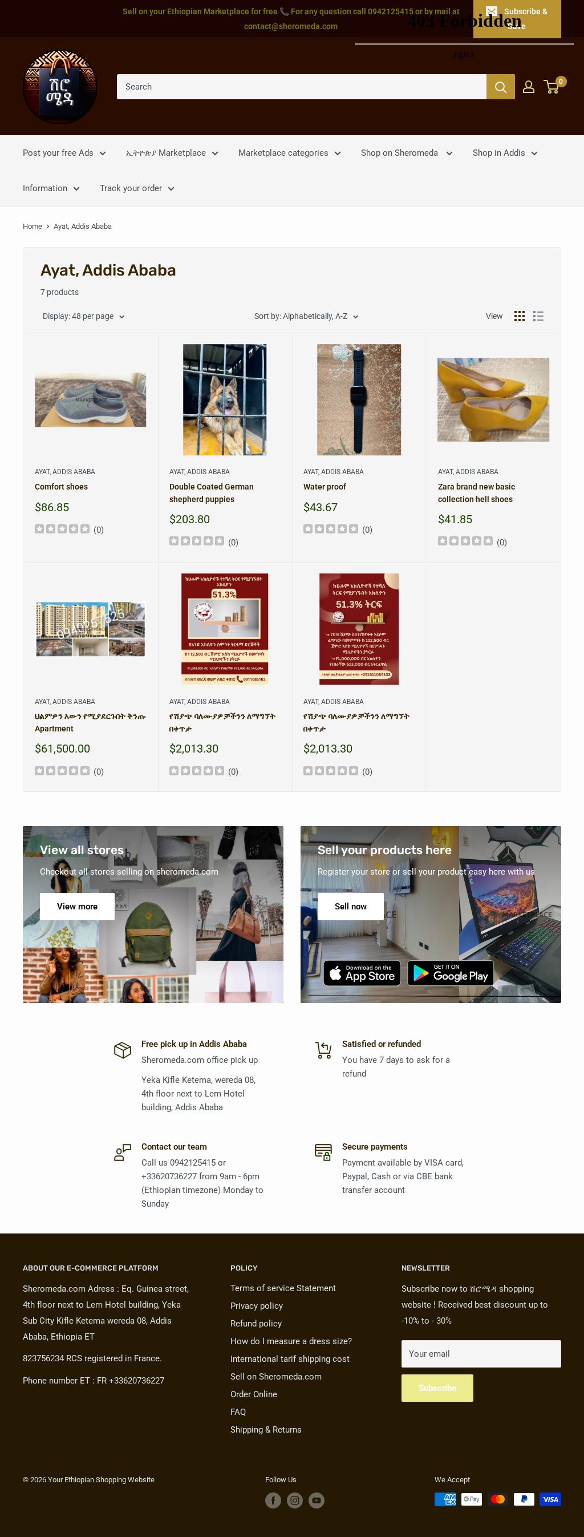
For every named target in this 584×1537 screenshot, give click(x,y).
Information (45, 188)
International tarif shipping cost (290, 1359)
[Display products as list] (538, 316)
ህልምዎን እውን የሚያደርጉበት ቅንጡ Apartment (90, 722)
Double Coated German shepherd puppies (211, 493)
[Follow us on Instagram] (295, 1500)
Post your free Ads (58, 153)
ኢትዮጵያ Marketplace (166, 153)
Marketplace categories (283, 153)
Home (32, 226)
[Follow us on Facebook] (273, 1500)
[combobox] (301, 86)
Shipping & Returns (266, 1430)
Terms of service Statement (283, 1288)
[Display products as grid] (519, 316)
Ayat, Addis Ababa (65, 472)
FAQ (238, 1412)
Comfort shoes (61, 486)
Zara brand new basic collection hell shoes (476, 493)
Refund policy (256, 1323)
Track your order (131, 188)
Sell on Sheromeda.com (276, 1377)
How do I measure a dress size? (291, 1341)
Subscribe (437, 1388)
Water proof (324, 486)
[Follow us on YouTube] (317, 1500)
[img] (62, 530)
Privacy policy (256, 1306)
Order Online (253, 1394)
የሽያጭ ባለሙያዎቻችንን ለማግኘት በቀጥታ (222, 722)
